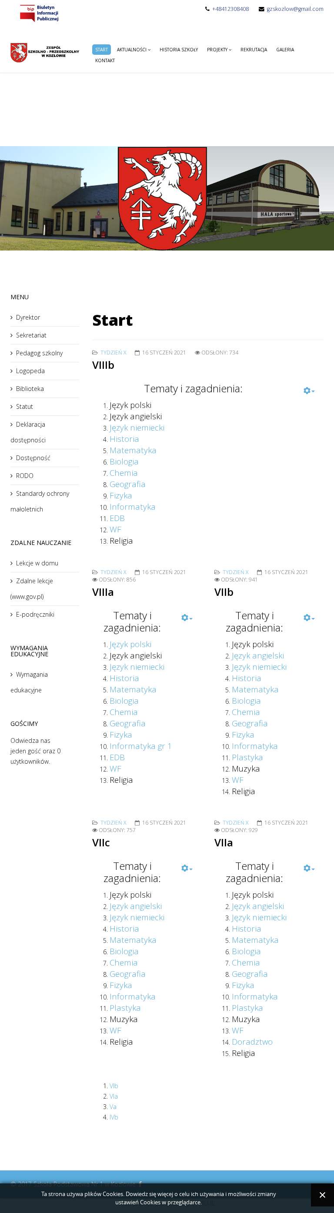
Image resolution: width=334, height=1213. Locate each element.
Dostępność (33, 458)
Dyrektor (28, 317)
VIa (114, 1096)
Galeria (285, 50)
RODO (24, 475)
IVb (114, 1117)
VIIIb (103, 365)
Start (101, 50)
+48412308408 (230, 9)
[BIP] (38, 12)
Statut (24, 406)
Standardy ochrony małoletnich (39, 501)
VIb (114, 1086)
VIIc (101, 842)
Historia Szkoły (179, 50)
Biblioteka (30, 388)
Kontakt (105, 60)
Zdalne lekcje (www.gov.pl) (31, 589)
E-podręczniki (35, 614)
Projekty (217, 50)
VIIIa (103, 592)
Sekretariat (31, 335)
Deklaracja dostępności (28, 432)
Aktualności (132, 50)
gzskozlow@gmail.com (295, 9)
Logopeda (30, 371)
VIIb (224, 592)
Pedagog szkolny (39, 353)
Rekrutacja (253, 50)
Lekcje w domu (37, 563)
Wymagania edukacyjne (29, 682)
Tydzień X (113, 352)
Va (113, 1107)
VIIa (223, 842)
